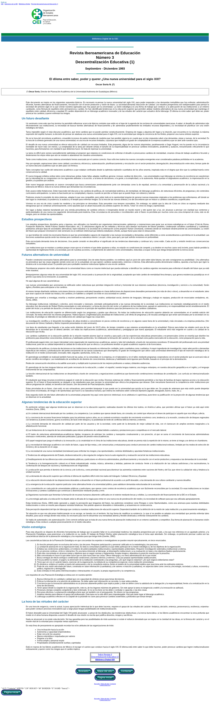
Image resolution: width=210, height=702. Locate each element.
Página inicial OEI (105, 685)
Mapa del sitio (105, 684)
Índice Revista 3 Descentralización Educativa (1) (105, 656)
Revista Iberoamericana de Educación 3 (44, 4)
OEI (2, 4)
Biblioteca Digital (24, 4)
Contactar (113, 684)
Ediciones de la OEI (11, 4)
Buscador (97, 684)
